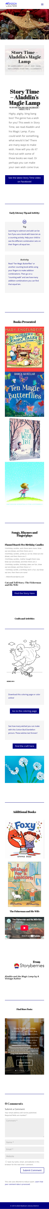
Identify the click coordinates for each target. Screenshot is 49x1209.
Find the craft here (24, 746)
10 (33, 1070)
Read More (24, 1062)
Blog (38, 66)
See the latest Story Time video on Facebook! (24, 179)
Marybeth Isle (18, 1031)
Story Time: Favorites (25, 1028)
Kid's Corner (13, 69)
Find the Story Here (24, 593)
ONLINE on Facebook (28, 107)
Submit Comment (32, 1170)
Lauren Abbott (17, 66)
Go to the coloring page (24, 711)
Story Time (24, 69)
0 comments (36, 69)
